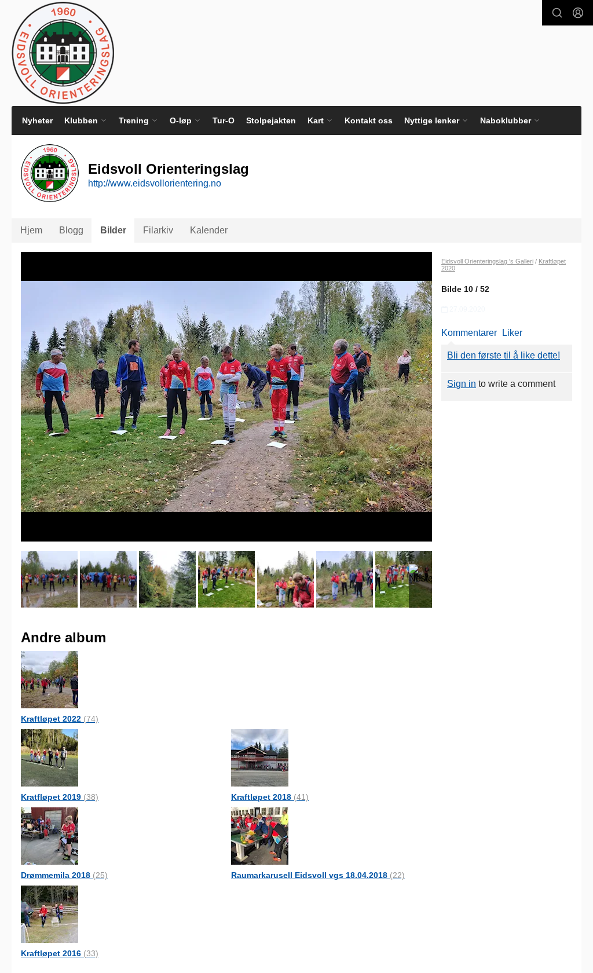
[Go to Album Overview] (49, 679)
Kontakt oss (369, 120)
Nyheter (37, 120)
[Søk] (557, 12)
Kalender (209, 230)
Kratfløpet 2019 (59, 797)
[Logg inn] (578, 12)
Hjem (31, 230)
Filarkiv (158, 230)
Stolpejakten (271, 120)
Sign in (461, 384)
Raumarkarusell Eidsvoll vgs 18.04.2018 (318, 875)
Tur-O (224, 120)
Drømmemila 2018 (64, 875)
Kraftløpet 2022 (59, 718)
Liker (512, 333)
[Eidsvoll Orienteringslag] (63, 53)
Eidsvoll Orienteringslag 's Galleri (487, 261)
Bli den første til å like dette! (503, 355)
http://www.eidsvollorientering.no (154, 183)
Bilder (113, 230)
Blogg (71, 230)
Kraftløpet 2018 (270, 797)
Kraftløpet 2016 (59, 953)
